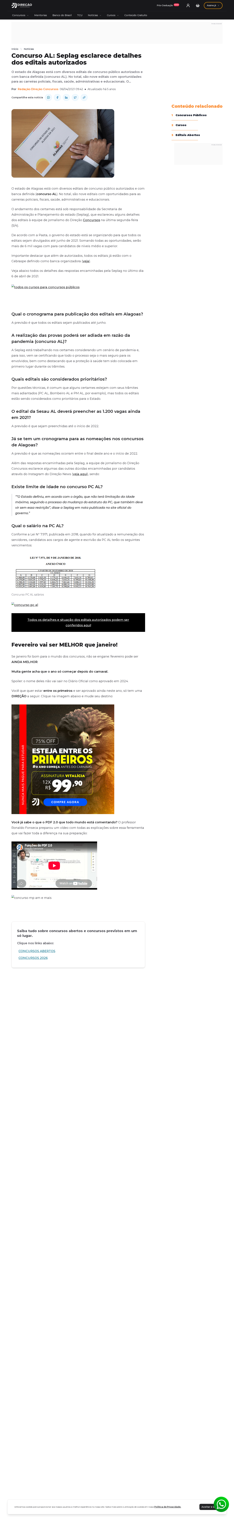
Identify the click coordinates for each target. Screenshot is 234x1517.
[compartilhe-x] (75, 97)
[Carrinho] (197, 5)
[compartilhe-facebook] (57, 97)
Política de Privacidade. (167, 1507)
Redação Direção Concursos (38, 89)
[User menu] (188, 5)
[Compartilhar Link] (84, 97)
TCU (79, 15)
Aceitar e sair (209, 1506)
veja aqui (80, 474)
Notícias (93, 15)
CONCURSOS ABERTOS (37, 951)
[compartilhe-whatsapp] (48, 97)
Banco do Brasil (62, 15)
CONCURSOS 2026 (33, 958)
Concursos (18, 15)
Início (14, 49)
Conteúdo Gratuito (135, 15)
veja (86, 261)
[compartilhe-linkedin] (66, 97)
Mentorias (40, 15)
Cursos (111, 15)
